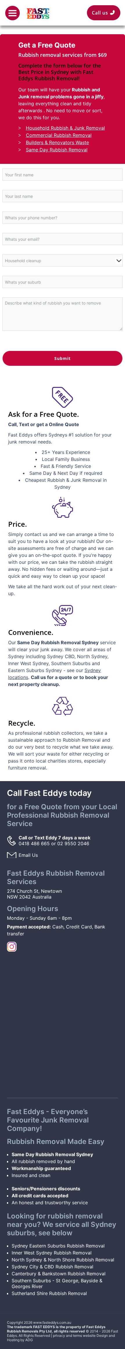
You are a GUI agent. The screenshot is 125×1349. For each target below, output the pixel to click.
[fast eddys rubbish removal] (38, 11)
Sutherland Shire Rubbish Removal (49, 1293)
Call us (102, 13)
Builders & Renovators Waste (57, 142)
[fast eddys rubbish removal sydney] (12, 946)
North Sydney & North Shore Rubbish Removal (63, 1260)
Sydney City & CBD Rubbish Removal (52, 1267)
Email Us (28, 855)
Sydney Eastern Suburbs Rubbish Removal (58, 1246)
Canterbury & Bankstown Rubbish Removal (59, 1273)
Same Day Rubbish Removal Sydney (52, 1154)
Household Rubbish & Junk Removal (65, 128)
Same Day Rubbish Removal (57, 150)
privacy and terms (67, 1335)
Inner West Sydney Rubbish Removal (52, 1253)
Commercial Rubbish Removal (59, 135)
